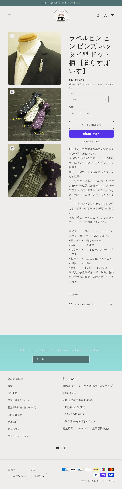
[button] (9, 15)
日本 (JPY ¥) (17, 476)
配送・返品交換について (21, 400)
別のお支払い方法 (91, 141)
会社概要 (12, 393)
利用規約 (12, 422)
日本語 (37, 476)
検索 (10, 386)
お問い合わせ (15, 414)
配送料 (81, 84)
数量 (71, 107)
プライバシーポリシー (19, 436)
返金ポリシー (15, 429)
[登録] (85, 359)
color (71, 93)
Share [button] (75, 294)
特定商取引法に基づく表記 (22, 407)
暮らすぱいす (93, 481)
